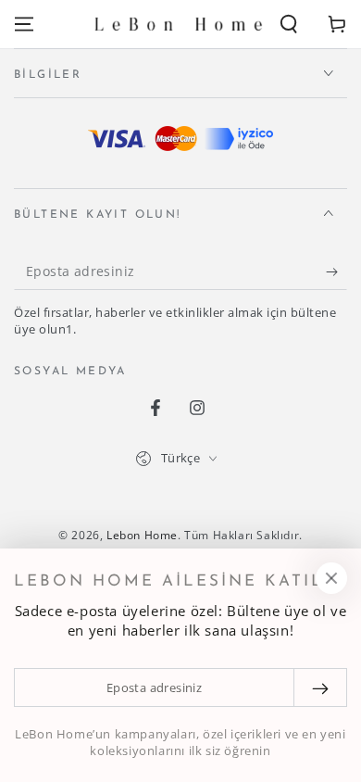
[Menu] (24, 24)
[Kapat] (331, 578)
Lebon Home (142, 535)
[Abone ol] (336, 271)
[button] (289, 24)
